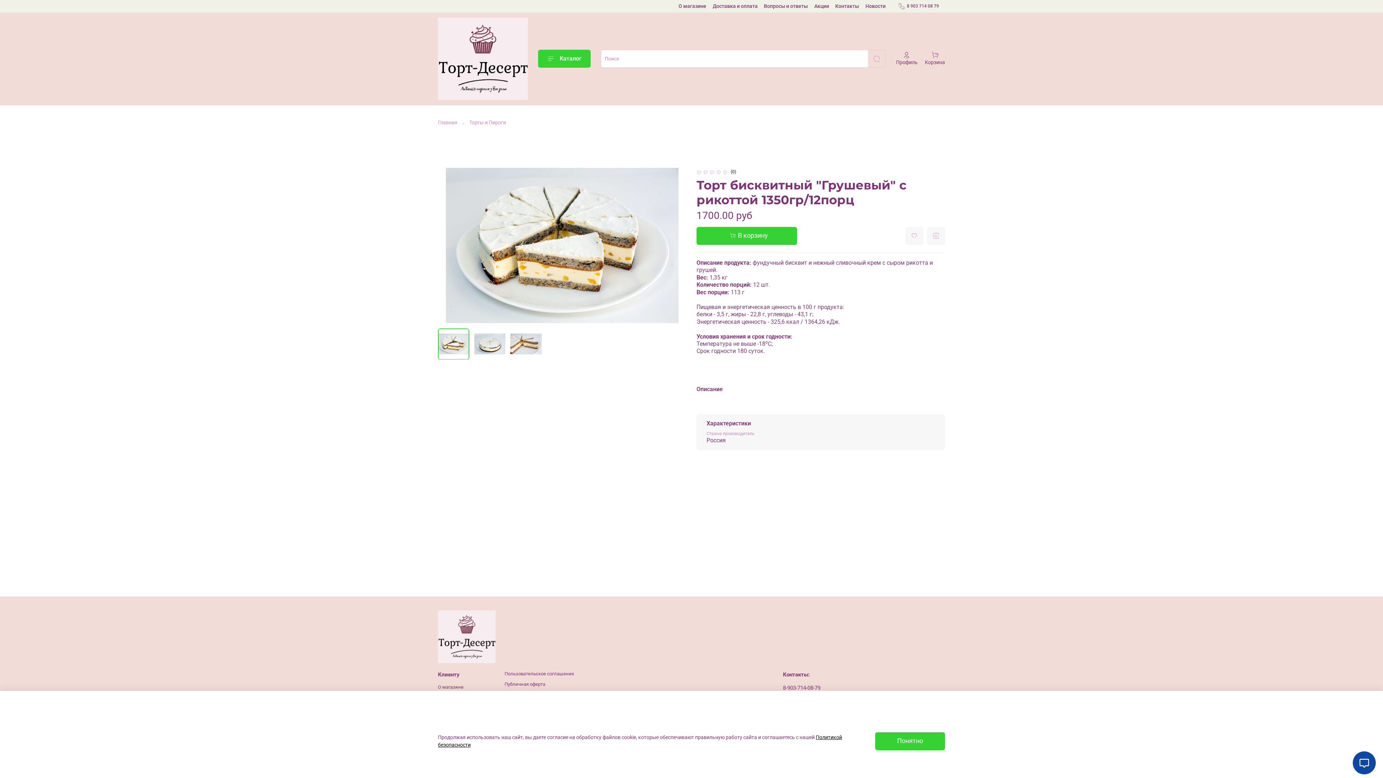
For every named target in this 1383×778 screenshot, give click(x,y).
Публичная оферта (525, 684)
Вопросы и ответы (786, 6)
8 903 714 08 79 (923, 6)
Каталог (571, 58)
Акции (821, 6)
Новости (875, 6)
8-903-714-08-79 (801, 688)
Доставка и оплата (735, 6)
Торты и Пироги (487, 122)
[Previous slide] (448, 245)
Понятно (910, 741)
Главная (447, 122)
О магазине (692, 6)
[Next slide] (676, 245)
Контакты (847, 6)
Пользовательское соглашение (539, 673)
